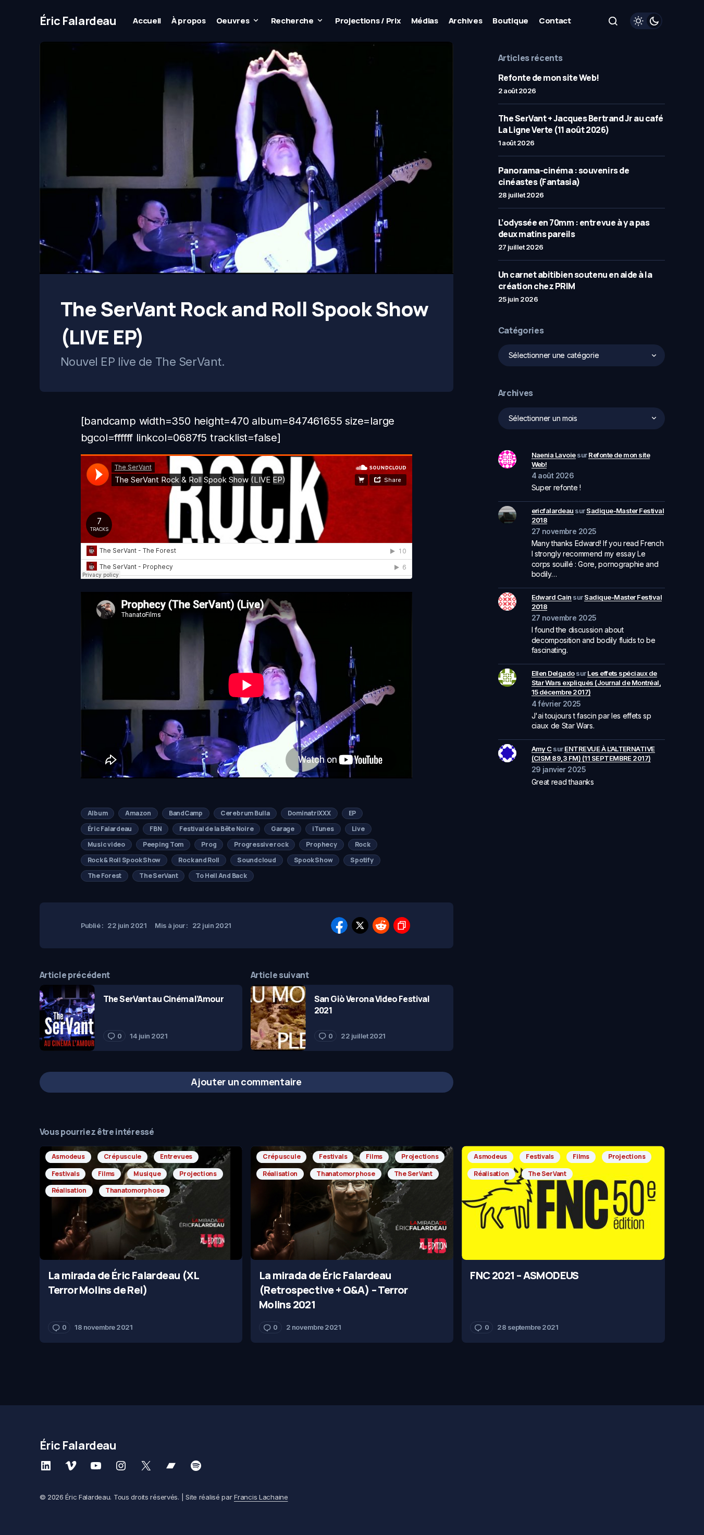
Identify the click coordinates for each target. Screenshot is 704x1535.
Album (98, 813)
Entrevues (176, 1156)
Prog (208, 844)
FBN (156, 828)
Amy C (542, 749)
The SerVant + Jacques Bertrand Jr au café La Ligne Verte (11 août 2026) (580, 124)
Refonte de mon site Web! (548, 77)
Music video (106, 844)
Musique (146, 1173)
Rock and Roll (198, 860)
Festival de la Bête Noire (216, 828)
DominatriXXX (309, 813)
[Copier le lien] (401, 925)
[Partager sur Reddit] (380, 925)
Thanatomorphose (134, 1190)
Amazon (138, 813)
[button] (612, 21)
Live (358, 828)
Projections (197, 1173)
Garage (282, 828)
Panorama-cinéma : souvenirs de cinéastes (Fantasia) (563, 176)
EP (352, 813)
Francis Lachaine (261, 1497)
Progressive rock (261, 844)
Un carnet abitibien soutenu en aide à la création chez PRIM (575, 280)
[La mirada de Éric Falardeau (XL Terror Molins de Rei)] (141, 1203)
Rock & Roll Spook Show (124, 860)
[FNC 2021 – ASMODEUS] (563, 1203)
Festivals (66, 1173)
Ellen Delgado (553, 673)
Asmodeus (68, 1156)
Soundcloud (256, 860)
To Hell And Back (220, 875)
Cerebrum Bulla (245, 813)
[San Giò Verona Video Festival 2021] (278, 1018)
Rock (362, 844)
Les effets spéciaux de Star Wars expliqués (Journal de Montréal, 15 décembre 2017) (596, 682)
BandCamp (186, 813)
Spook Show (313, 860)
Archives (515, 393)
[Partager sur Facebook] (339, 925)
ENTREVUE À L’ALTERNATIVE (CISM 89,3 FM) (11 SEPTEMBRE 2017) (593, 753)
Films (106, 1173)
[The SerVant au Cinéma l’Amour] (67, 1018)
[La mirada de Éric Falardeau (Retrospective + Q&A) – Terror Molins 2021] (352, 1203)
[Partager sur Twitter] (360, 925)
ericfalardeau (553, 510)
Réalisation (69, 1190)
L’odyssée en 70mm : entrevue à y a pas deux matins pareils (574, 228)
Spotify (361, 860)
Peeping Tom (163, 844)
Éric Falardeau (78, 21)
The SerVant (158, 875)
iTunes (323, 828)
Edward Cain (552, 597)
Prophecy (321, 844)
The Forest (105, 875)
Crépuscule (123, 1156)
